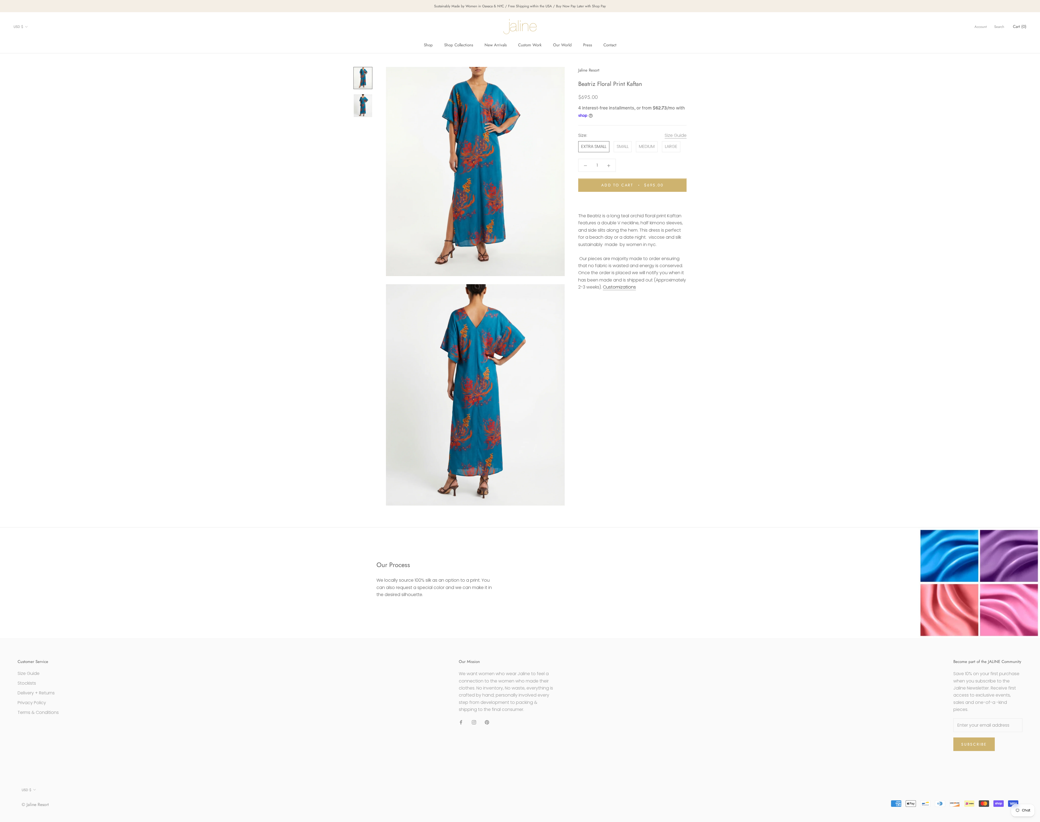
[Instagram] (474, 722)
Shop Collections (458, 45)
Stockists (27, 683)
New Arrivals (496, 45)
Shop (428, 45)
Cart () (1019, 27)
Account (980, 26)
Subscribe (974, 744)
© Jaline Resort (35, 804)
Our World (562, 45)
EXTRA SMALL (593, 147)
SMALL (623, 147)
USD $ (18, 26)
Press (587, 45)
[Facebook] (461, 722)
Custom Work (530, 45)
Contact (609, 45)
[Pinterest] (487, 722)
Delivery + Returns (36, 693)
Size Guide (676, 135)
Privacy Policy (32, 703)
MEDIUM (647, 147)
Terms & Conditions (38, 712)
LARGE (671, 147)
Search (999, 26)
